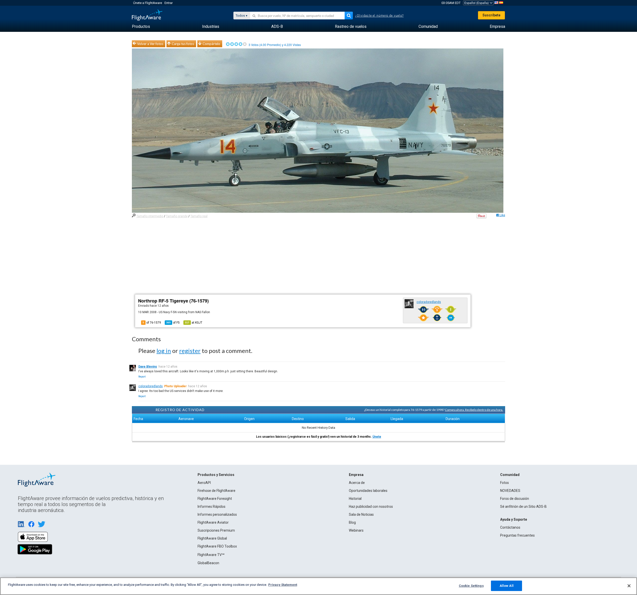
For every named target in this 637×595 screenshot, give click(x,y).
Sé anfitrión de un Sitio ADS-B (523, 507)
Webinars (356, 530)
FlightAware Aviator (213, 522)
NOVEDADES (510, 491)
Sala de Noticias (361, 514)
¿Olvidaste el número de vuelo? (379, 15)
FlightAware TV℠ (211, 555)
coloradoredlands (429, 302)
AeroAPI (204, 483)
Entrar (168, 3)
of (173, 322)
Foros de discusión (514, 499)
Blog (352, 522)
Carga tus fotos (183, 44)
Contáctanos (510, 527)
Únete (376, 436)
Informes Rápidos (211, 507)
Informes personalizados (217, 514)
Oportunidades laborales (368, 491)
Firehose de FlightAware (216, 491)
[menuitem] (141, 26)
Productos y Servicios (216, 475)
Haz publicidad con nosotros (371, 507)
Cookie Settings (471, 586)
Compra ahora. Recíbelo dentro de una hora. (474, 410)
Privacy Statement (282, 585)
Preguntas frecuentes (517, 535)
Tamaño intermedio (149, 216)
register (190, 350)
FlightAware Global (212, 538)
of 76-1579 (152, 322)
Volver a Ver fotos (150, 44)
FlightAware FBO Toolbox (217, 546)
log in (164, 350)
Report (142, 376)
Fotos (504, 483)
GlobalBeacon (208, 563)
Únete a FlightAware (147, 3)
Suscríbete (491, 15)
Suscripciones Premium (216, 530)
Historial (355, 499)
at (193, 322)
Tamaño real (199, 216)
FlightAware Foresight (215, 499)
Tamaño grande (177, 216)
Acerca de (357, 483)
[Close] (629, 585)
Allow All (507, 586)
